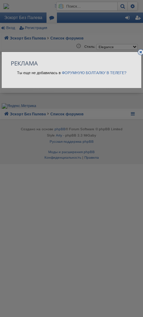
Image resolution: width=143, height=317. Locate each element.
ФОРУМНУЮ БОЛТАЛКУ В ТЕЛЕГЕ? (94, 73)
